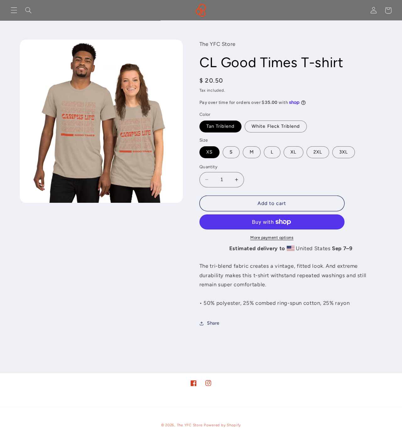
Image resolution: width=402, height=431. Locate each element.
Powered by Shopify (222, 425)
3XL (343, 152)
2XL (317, 152)
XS (209, 152)
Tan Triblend (220, 126)
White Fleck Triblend (276, 126)
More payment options (272, 237)
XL (293, 152)
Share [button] (213, 323)
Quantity (208, 166)
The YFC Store (190, 425)
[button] (14, 10)
